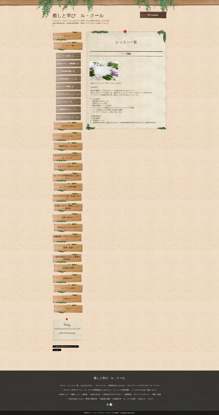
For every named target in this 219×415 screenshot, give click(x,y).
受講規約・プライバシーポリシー (67, 237)
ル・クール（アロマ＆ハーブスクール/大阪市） (104, 413)
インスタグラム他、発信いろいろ (67, 197)
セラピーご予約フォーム (68, 166)
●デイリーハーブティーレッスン (106, 83)
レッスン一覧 (68, 46)
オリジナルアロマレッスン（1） (68, 94)
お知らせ (67, 298)
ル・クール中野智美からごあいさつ (67, 176)
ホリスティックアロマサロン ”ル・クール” (67, 156)
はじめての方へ (68, 126)
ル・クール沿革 (68, 288)
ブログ (68, 308)
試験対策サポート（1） (68, 109)
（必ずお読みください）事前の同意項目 (67, 258)
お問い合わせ (67, 217)
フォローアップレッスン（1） (68, 117)
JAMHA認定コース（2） (68, 79)
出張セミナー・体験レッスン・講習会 (68, 207)
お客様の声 (67, 278)
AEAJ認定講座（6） (68, 71)
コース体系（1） (68, 56)
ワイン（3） (68, 102)
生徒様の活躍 (68, 268)
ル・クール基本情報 (68, 187)
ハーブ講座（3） (68, 86)
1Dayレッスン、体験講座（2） (68, 63)
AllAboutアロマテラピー (68, 227)
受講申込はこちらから (68, 146)
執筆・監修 (68, 247)
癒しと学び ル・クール (78, 15)
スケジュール (67, 136)
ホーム (67, 36)
